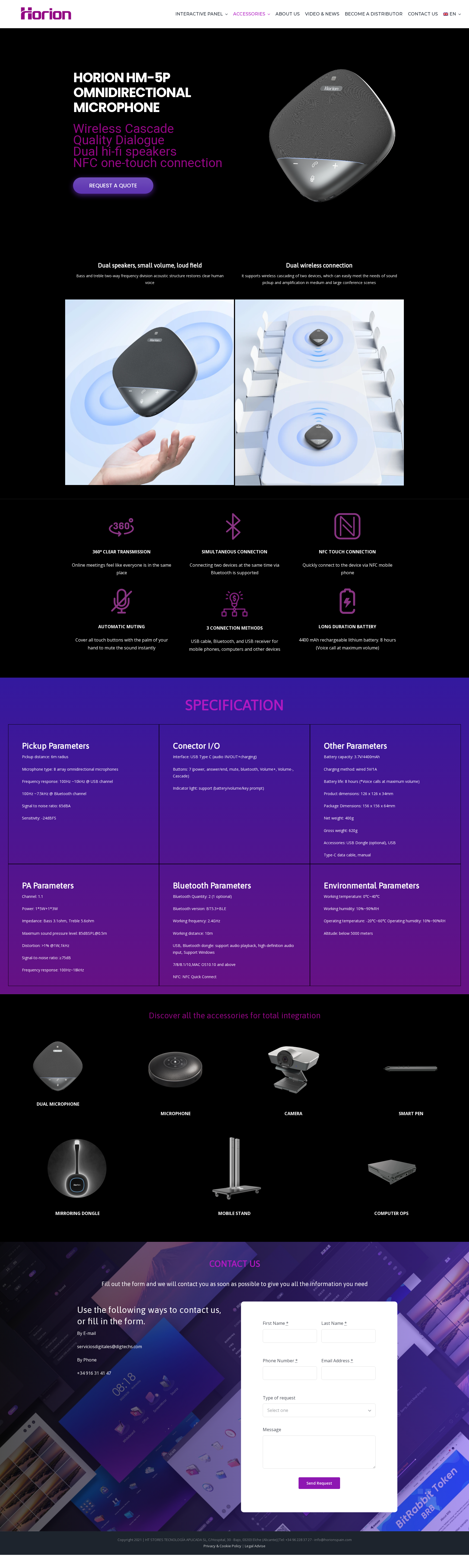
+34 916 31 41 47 (94, 1373)
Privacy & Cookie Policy (222, 1545)
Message (272, 1430)
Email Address (337, 1361)
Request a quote (113, 185)
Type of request (279, 1398)
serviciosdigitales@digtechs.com (109, 1347)
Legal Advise (255, 1545)
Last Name (334, 1323)
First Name (276, 1323)
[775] (46, 8)
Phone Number (280, 1361)
